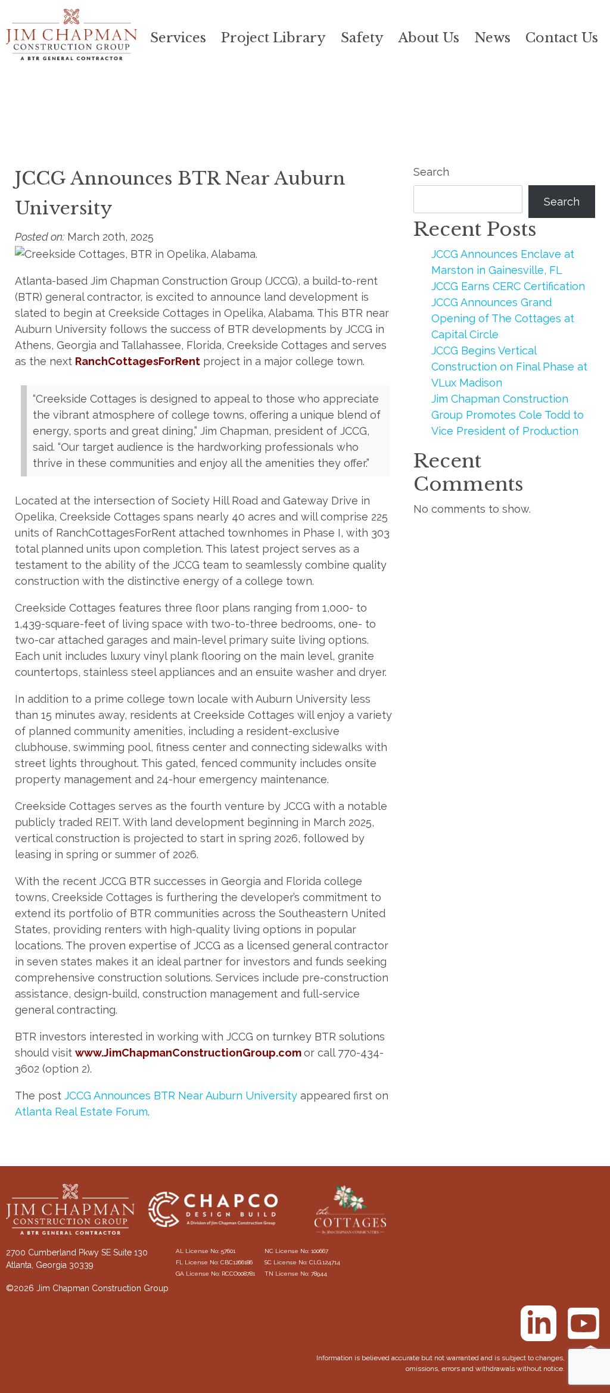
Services (178, 38)
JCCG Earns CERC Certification (508, 286)
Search (431, 172)
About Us (429, 38)
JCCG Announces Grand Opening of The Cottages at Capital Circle (502, 318)
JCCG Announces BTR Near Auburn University (180, 1095)
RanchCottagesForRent (137, 361)
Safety (362, 38)
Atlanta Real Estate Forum (81, 1111)
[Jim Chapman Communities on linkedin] (538, 1323)
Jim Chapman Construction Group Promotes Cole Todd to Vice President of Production (507, 414)
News (492, 38)
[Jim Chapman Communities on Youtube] (583, 1323)
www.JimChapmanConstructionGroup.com (188, 1052)
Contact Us (561, 38)
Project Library (273, 38)
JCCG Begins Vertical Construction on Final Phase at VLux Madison (509, 366)
